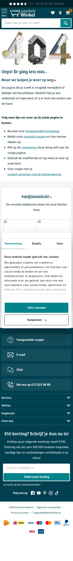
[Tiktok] (56, 493)
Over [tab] (60, 243)
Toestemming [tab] (13, 243)
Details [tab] (36, 243)
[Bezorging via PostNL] (7, 523)
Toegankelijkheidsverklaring (47, 512)
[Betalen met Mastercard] (48, 522)
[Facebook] (33, 493)
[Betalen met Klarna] (32, 531)
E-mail (20, 355)
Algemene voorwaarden (49, 507)
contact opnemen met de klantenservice (34, 174)
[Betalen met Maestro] (39, 522)
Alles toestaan (36, 307)
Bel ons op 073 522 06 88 (33, 384)
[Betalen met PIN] (57, 522)
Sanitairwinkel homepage (42, 131)
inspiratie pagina (35, 136)
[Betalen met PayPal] (66, 523)
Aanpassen (34, 319)
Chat (19, 370)
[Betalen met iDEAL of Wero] (19, 522)
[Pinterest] (44, 493)
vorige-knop (29, 147)
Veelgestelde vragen (30, 340)
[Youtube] (38, 493)
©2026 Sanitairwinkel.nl (21, 507)
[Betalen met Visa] (31, 522)
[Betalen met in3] (41, 531)
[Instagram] (50, 493)
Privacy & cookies (20, 512)
